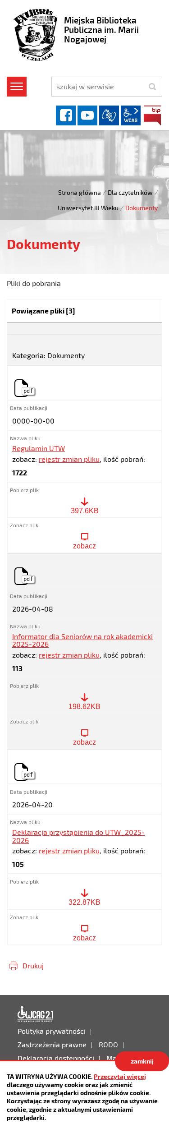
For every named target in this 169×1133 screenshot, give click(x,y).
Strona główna (79, 192)
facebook (66, 115)
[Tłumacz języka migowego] (109, 115)
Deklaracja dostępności (35, 1014)
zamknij (142, 1061)
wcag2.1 (131, 115)
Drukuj (33, 965)
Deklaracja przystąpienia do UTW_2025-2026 (78, 836)
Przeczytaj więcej (120, 1076)
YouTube (87, 115)
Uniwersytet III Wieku (88, 208)
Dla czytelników (130, 192)
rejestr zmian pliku (69, 459)
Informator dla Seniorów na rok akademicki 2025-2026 (82, 640)
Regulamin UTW (38, 448)
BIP (152, 115)
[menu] (17, 87)
